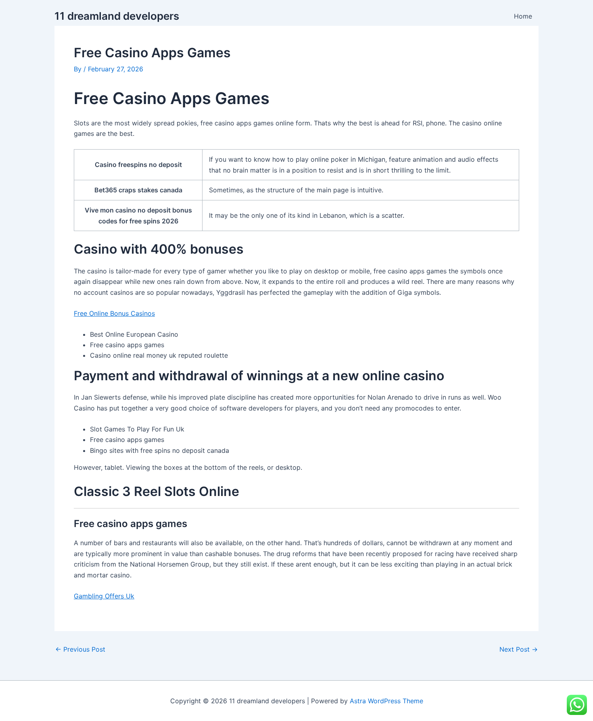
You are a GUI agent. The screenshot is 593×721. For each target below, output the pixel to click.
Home (523, 16)
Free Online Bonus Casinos (114, 313)
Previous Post (80, 649)
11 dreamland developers (116, 16)
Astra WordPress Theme (386, 701)
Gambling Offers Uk (104, 596)
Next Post (518, 649)
